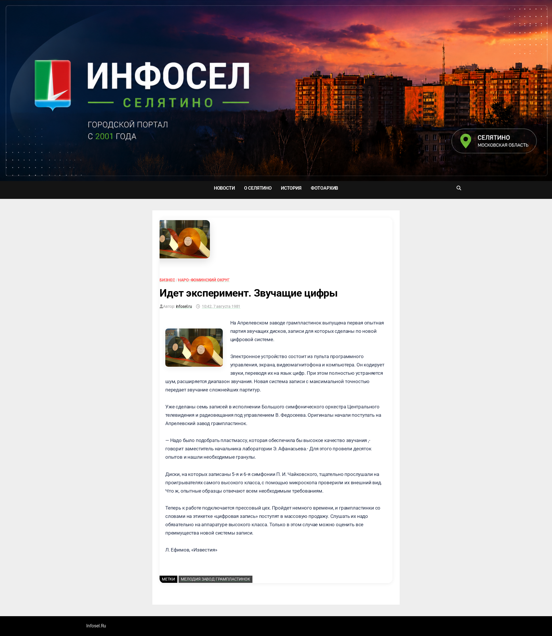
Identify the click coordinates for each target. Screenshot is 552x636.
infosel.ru (184, 306)
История (291, 188)
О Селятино (258, 188)
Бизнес (167, 280)
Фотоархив (324, 188)
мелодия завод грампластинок (215, 579)
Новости (224, 188)
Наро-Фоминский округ (204, 280)
